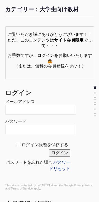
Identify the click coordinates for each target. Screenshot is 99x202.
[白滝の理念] (95, 103)
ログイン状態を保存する (45, 144)
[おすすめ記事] (95, 93)
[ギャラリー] (95, 114)
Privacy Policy (83, 185)
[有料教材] (95, 109)
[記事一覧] (95, 87)
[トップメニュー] (95, 98)
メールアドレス (20, 101)
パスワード (15, 121)
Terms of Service (22, 188)
